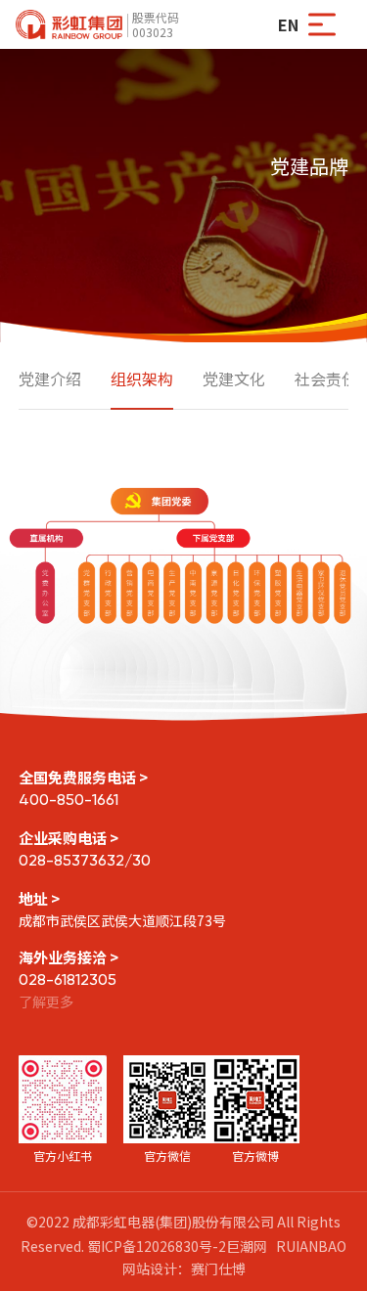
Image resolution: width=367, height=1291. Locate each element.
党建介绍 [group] (50, 378)
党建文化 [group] (234, 378)
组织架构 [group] (142, 378)
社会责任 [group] (326, 378)
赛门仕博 (218, 1268)
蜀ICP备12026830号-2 (156, 1246)
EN (288, 24)
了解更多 (46, 1001)
